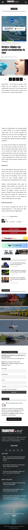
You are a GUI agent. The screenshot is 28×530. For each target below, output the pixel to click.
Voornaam (4, 368)
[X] (14, 79)
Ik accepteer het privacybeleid (9, 389)
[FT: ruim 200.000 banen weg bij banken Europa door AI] (5, 265)
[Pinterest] (17, 79)
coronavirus (12, 221)
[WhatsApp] (21, 79)
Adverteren (11, 513)
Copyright (14, 515)
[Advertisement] (14, 110)
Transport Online (13, 216)
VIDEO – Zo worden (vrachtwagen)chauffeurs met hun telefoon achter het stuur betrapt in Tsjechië (14, 458)
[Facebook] (10, 79)
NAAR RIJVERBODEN (14, 419)
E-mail (3, 380)
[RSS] (17, 450)
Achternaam (5, 374)
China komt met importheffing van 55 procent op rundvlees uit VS (18, 279)
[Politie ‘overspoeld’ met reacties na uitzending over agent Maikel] (5, 272)
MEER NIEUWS (8, 42)
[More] (24, 79)
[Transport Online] (14, 2)
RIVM (7, 221)
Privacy (22, 513)
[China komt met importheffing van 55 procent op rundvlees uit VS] (5, 279)
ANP (6, 219)
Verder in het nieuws (16, 42)
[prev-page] (3, 286)
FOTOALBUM (5, 290)
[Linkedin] (13, 450)
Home (3, 42)
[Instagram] (10, 450)
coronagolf (18, 221)
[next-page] (5, 286)
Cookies (17, 513)
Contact (6, 513)
